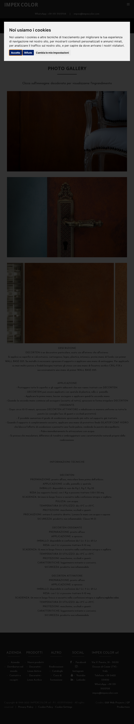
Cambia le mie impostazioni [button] (52, 52)
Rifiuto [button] (28, 52)
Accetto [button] (15, 52)
